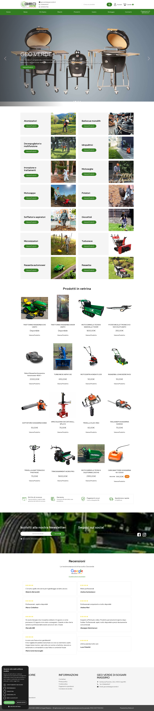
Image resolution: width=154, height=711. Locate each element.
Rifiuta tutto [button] (21, 702)
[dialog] (15, 687)
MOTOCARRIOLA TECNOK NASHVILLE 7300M (91, 326)
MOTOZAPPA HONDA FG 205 (91, 374)
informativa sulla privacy (38, 539)
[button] (15, 706)
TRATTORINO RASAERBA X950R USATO (63, 326)
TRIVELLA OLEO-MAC (91, 423)
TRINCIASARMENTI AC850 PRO (62, 471)
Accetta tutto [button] (9, 702)
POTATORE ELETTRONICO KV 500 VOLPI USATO (119, 326)
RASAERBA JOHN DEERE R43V (119, 374)
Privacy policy (63, 682)
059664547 (44, 4)
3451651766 (44, 7)
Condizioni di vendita (65, 689)
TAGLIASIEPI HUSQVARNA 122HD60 (119, 423)
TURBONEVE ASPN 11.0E (63, 374)
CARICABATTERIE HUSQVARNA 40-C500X (119, 471)
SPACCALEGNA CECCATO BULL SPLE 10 (62, 423)
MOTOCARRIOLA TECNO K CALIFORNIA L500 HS (91, 471)
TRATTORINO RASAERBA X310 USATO (34, 326)
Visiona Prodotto (34, 335)
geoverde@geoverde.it (48, 2)
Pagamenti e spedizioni (66, 686)
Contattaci (62, 679)
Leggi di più (16, 681)
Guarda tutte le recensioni (77, 576)
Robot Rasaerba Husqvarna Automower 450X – (34, 374)
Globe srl (131, 708)
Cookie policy (63, 684)
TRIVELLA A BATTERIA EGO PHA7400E (34, 471)
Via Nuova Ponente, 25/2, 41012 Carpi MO (112, 682)
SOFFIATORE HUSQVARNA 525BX (34, 423)
